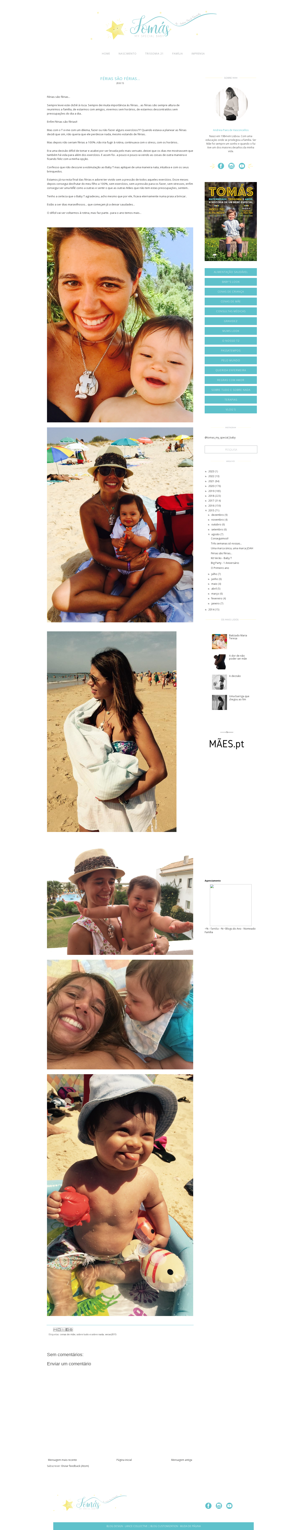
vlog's (231, 409)
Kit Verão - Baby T (221, 558)
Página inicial (124, 1460)
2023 (211, 471)
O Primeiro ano (220, 568)
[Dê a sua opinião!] (59, 1329)
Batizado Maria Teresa (238, 637)
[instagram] (233, 167)
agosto (215, 534)
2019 (211, 491)
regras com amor (230, 380)
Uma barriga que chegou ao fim (239, 697)
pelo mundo (230, 360)
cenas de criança (231, 291)
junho (215, 579)
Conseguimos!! (219, 538)
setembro (217, 529)
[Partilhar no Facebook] (67, 1329)
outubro (216, 524)
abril (214, 588)
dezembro (218, 515)
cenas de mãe (67, 1334)
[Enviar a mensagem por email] (55, 1329)
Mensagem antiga (181, 1460)
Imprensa (198, 53)
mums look (230, 331)
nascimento (128, 53)
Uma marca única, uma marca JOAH (232, 548)
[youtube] (243, 167)
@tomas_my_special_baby (220, 437)
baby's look (231, 282)
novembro (218, 519)
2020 (211, 486)
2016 (211, 505)
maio (214, 584)
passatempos (231, 350)
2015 (211, 510)
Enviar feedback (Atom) (75, 1466)
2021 (211, 481)
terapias (231, 399)
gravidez (231, 321)
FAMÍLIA (177, 53)
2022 (211, 476)
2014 (211, 609)
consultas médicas (231, 311)
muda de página (190, 1526)
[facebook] (222, 167)
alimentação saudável (231, 272)
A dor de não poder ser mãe (238, 657)
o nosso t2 (231, 341)
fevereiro (217, 598)
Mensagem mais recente (62, 1460)
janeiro (215, 603)
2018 (211, 496)
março (215, 593)
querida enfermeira (231, 370)
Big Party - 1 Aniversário (225, 563)
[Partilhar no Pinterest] (71, 1329)
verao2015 (110, 1334)
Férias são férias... (221, 553)
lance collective (136, 1526)
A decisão (235, 676)
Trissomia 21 (154, 53)
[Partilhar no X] (63, 1329)
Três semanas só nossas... (226, 543)
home (106, 53)
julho (214, 574)
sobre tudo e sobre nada (90, 1334)
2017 (211, 500)
